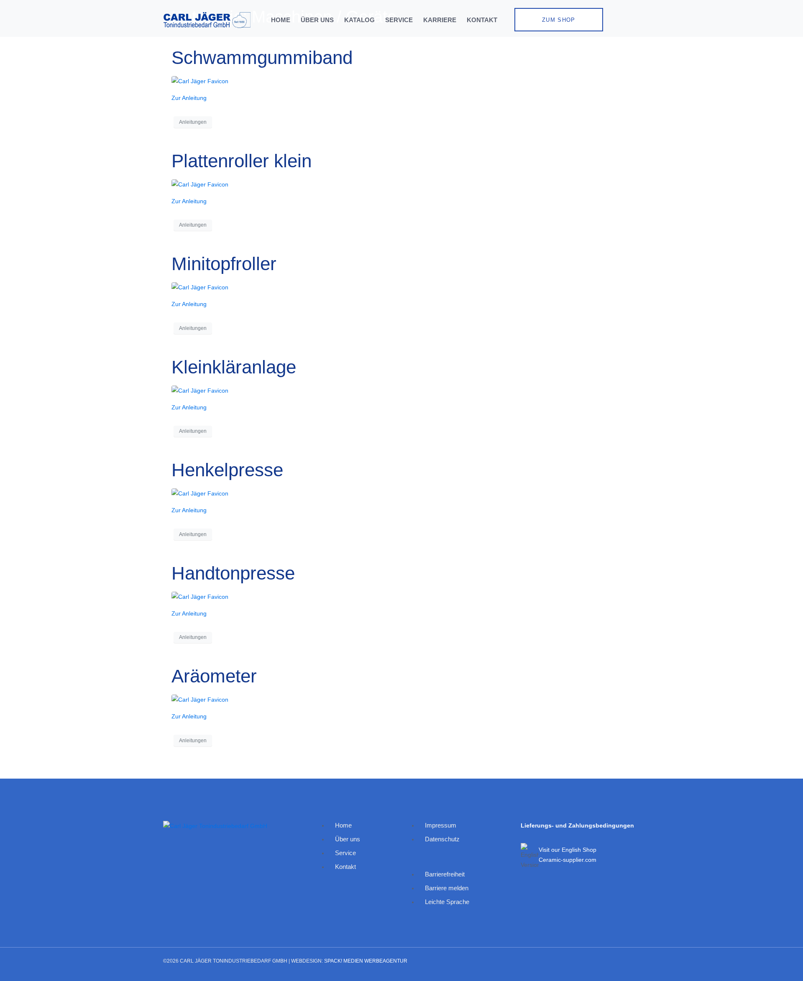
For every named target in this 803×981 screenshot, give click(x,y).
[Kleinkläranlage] (199, 389)
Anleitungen (193, 122)
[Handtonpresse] (199, 596)
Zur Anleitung (189, 98)
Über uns (317, 19)
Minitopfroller (223, 263)
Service (399, 19)
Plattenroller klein (241, 161)
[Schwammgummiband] (199, 80)
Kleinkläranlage (233, 367)
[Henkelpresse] (199, 493)
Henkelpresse (227, 470)
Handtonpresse (233, 573)
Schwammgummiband (262, 57)
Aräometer (214, 676)
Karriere (439, 19)
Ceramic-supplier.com (567, 859)
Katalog (359, 19)
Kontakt (482, 19)
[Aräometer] (199, 699)
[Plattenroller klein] (199, 183)
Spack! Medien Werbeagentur (365, 961)
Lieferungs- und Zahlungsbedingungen (577, 825)
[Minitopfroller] (199, 287)
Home (280, 19)
